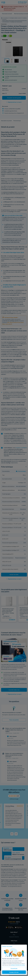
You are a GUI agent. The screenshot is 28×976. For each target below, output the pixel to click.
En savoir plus (14, 968)
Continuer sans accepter (7, 946)
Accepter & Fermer (14, 972)
